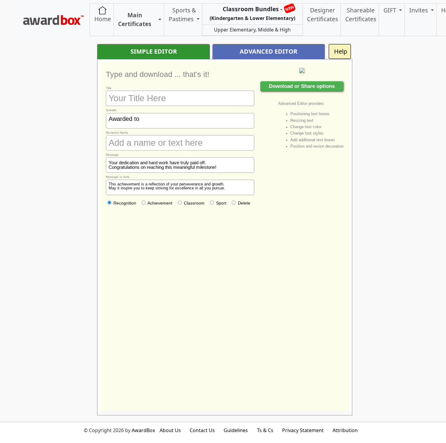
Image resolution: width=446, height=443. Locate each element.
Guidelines (236, 430)
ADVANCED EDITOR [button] (268, 51)
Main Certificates (134, 19)
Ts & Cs (265, 430)
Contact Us (202, 430)
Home (102, 19)
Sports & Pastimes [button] (182, 14)
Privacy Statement (303, 430)
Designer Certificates (322, 14)
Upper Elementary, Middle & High (252, 29)
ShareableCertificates (360, 14)
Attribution (345, 430)
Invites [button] (419, 10)
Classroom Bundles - (252, 12)
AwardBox (143, 430)
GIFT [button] (390, 10)
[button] (159, 20)
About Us (170, 430)
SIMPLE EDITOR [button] (153, 51)
